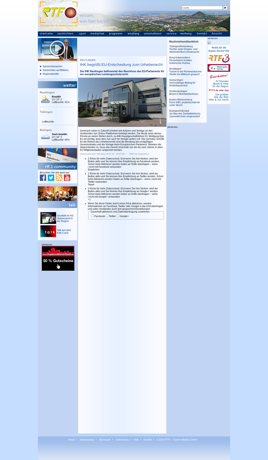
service (172, 33)
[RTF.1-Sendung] (57, 60)
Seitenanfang (87, 439)
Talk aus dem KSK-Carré (64, 231)
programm (115, 33)
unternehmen (152, 33)
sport (82, 33)
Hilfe (136, 439)
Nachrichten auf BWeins (55, 70)
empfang (133, 33)
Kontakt (148, 439)
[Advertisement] (57, 334)
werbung (185, 33)
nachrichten (65, 33)
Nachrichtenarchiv (52, 66)
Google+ (124, 216)
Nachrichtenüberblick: (184, 41)
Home (71, 439)
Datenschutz (122, 439)
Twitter (112, 216)
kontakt (202, 33)
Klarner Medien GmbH (185, 439)
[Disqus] (122, 275)
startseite (46, 33)
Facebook (99, 216)
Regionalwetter (51, 74)
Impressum (105, 439)
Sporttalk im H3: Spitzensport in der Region (65, 218)
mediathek (97, 33)
